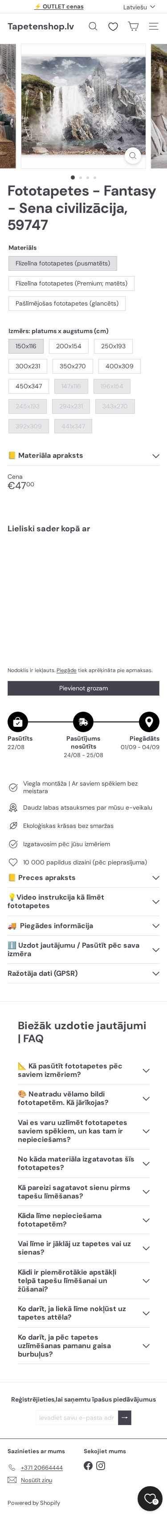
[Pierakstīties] (124, 1417)
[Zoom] (133, 155)
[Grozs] (133, 26)
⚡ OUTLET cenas (59, 6)
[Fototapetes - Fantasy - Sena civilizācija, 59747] (83, 566)
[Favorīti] (113, 26)
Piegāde (67, 670)
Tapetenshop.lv (41, 26)
